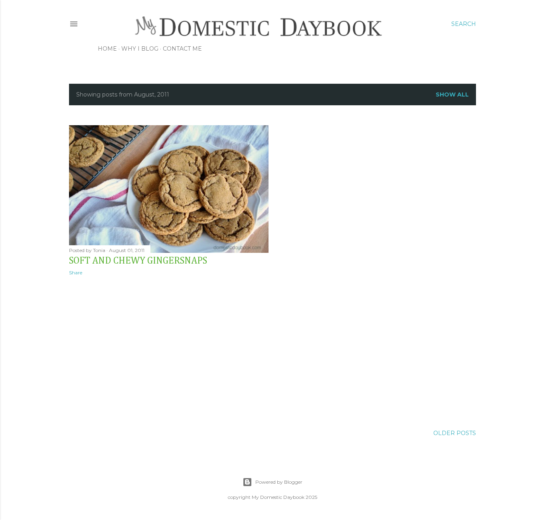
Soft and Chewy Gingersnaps (138, 261)
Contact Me (182, 48)
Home (107, 48)
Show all (452, 94)
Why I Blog (139, 48)
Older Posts (454, 433)
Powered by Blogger (278, 482)
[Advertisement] (169, 351)
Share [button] (75, 273)
